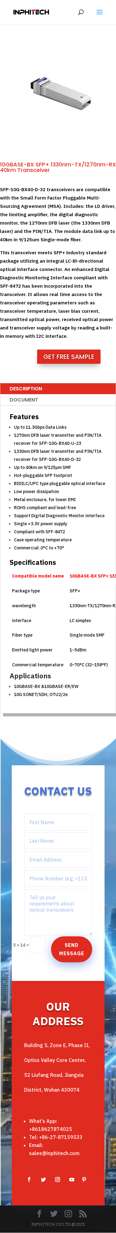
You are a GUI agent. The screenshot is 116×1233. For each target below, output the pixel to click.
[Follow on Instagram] (57, 1179)
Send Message (71, 949)
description (26, 388)
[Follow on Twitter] (43, 1179)
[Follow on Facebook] (29, 1179)
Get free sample (68, 356)
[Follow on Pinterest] (84, 1179)
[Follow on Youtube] (72, 1179)
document (24, 399)
